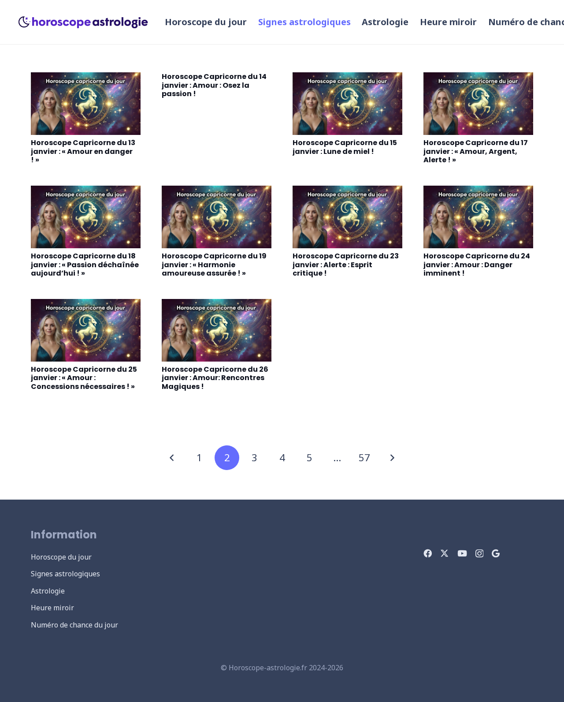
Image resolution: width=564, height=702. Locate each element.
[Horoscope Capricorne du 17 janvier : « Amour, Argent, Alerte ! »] (478, 103)
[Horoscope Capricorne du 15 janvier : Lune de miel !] (347, 103)
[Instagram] (479, 553)
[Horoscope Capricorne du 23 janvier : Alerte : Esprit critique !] (347, 217)
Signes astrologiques (65, 574)
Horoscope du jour (61, 557)
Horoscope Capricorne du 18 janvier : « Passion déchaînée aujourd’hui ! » (85, 264)
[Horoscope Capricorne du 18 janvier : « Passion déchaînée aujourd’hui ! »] (86, 217)
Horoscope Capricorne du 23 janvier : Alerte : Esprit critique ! (346, 264)
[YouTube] (462, 553)
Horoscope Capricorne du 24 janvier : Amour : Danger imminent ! (476, 264)
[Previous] (172, 457)
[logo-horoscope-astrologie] (83, 22)
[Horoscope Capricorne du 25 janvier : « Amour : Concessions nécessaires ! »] (86, 330)
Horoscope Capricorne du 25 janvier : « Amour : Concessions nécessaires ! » (84, 378)
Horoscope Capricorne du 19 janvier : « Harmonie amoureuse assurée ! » (214, 264)
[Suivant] (392, 457)
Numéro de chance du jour (74, 625)
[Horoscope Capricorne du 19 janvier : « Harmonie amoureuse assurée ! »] (216, 217)
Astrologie (48, 591)
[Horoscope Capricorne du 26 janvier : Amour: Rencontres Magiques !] (216, 330)
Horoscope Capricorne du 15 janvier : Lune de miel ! (345, 147)
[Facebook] (427, 553)
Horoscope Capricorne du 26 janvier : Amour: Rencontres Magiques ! (215, 378)
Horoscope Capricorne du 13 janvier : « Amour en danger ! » (83, 151)
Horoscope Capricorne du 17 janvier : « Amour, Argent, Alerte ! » (475, 151)
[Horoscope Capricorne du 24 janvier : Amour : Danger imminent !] (478, 217)
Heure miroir (52, 607)
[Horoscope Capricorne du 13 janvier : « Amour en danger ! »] (86, 103)
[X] (444, 553)
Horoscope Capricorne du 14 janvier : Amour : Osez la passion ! (214, 85)
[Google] (496, 553)
